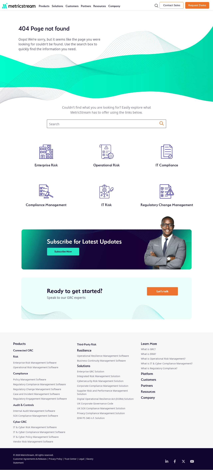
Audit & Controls (23, 405)
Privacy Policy (55, 458)
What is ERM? (148, 354)
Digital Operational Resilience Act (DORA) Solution (105, 398)
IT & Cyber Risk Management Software (35, 427)
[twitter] (183, 461)
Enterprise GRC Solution (90, 371)
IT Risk (106, 205)
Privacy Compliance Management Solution (101, 413)
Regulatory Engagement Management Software (40, 398)
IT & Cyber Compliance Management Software (39, 432)
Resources (99, 6)
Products (44, 6)
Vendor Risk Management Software (33, 441)
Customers (72, 6)
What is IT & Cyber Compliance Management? (166, 363)
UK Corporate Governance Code (95, 403)
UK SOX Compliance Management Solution (101, 408)
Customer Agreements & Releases (30, 458)
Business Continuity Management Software (101, 360)
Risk (15, 356)
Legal (81, 458)
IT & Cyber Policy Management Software (36, 436)
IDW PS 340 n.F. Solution (91, 418)
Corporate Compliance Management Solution (102, 385)
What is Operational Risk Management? (163, 358)
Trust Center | (71, 458)
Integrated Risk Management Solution (98, 376)
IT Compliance (167, 165)
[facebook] (175, 461)
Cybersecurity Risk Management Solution (100, 381)
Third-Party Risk (86, 344)
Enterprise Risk (46, 165)
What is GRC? (148, 349)
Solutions (57, 6)
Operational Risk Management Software (35, 367)
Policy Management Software (29, 379)
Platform (147, 374)
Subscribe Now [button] (63, 251)
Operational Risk (106, 165)
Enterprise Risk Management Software (34, 362)
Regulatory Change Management (167, 205)
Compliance (20, 373)
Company (114, 6)
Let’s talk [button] (162, 291)
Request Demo (197, 5)
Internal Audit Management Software (34, 410)
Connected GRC (23, 350)
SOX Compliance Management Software (35, 415)
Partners (86, 6)
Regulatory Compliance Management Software (39, 384)
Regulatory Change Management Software (37, 389)
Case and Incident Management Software (36, 394)
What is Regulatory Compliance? (159, 368)
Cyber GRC (20, 421)
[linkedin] (167, 461)
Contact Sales (171, 5)
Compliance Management (46, 205)
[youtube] (191, 461)
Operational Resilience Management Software (103, 355)
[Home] (18, 4)
